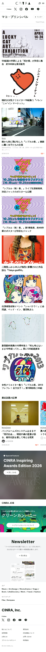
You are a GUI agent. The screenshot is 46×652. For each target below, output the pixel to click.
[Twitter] (15, 9)
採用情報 (4, 633)
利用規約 (26, 640)
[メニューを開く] (43, 3)
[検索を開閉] (39, 3)
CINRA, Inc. (11, 610)
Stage (35, 589)
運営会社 (26, 629)
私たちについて (7, 629)
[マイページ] (3, 3)
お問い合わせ (27, 636)
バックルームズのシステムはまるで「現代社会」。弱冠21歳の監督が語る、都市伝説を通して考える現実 (19, 434)
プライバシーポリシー (9, 640)
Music (4, 589)
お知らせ (4, 636)
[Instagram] (21, 9)
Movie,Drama (25, 589)
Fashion (37, 592)
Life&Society (13, 592)
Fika (3, 600)
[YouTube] (32, 9)
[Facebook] (26, 9)
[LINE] (38, 9)
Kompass (11, 600)
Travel (29, 592)
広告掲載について (28, 633)
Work (23, 592)
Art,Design (13, 589)
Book (4, 592)
